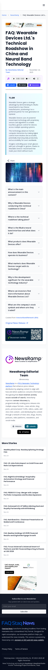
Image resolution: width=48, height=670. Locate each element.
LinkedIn (12, 85)
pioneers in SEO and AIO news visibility (29, 640)
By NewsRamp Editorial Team (14, 71)
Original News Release (15, 323)
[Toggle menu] (43, 5)
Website (18, 426)
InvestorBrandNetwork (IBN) (27, 317)
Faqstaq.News (7, 628)
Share (12, 161)
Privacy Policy (7, 649)
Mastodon (35, 85)
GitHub (23, 85)
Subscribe (24, 611)
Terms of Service (21, 649)
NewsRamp (14, 15)
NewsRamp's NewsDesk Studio (35, 663)
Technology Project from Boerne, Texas (27, 665)
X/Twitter (25, 432)
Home (4, 15)
